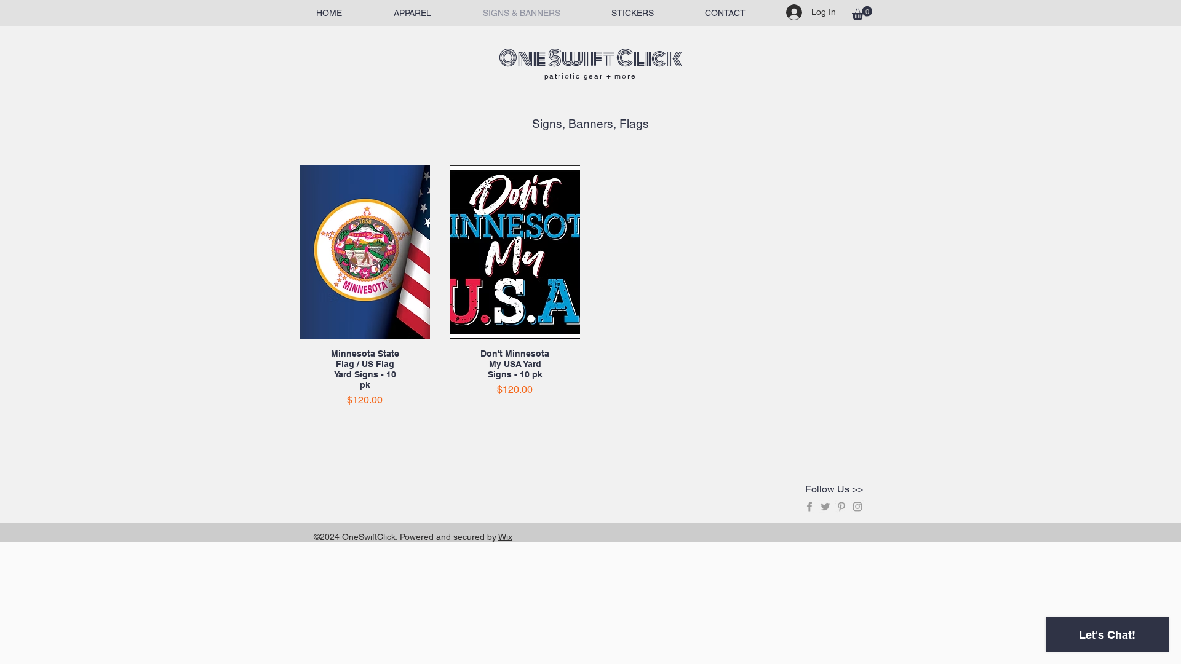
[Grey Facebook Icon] (809, 506)
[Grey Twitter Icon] (825, 506)
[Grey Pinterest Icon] (841, 506)
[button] (862, 13)
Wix (505, 537)
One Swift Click (590, 58)
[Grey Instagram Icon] (857, 506)
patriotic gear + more (590, 76)
